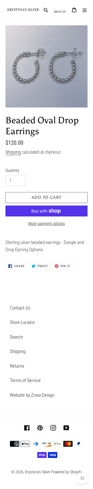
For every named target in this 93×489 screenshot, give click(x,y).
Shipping (13, 152)
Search (16, 337)
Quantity (12, 170)
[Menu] (84, 10)
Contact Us (20, 308)
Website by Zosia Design (32, 395)
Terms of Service (25, 380)
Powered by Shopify (66, 472)
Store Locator (22, 322)
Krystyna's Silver (37, 472)
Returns (17, 366)
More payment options (46, 223)
